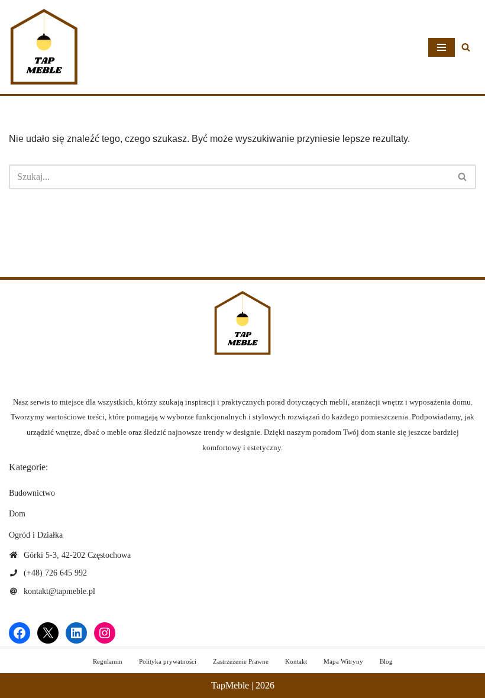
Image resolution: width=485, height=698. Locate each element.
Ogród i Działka (36, 535)
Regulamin (107, 661)
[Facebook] (19, 633)
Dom (17, 513)
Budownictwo (32, 493)
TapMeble (230, 685)
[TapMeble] (44, 47)
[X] (48, 633)
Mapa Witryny (343, 661)
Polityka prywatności (167, 661)
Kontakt (296, 661)
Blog (386, 661)
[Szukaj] (465, 47)
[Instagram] (104, 633)
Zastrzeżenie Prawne (241, 661)
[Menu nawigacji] (441, 47)
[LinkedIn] (76, 633)
